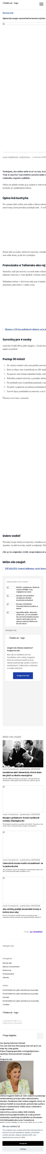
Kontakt (6, 997)
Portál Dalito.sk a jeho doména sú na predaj (21, 1001)
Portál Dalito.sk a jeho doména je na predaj (20, 990)
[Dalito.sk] (13, 4)
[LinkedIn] (13, 162)
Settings (23, 1149)
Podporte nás (23, 675)
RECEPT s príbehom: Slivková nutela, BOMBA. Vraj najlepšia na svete (27, 589)
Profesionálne (8, 974)
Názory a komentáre (11, 967)
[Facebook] (4, 162)
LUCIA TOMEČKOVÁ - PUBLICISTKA (16, 157)
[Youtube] (35, 630)
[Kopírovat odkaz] (17, 162)
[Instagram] (39, 630)
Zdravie (6, 977)
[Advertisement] (23, 703)
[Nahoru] (40, 1036)
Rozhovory (7, 970)
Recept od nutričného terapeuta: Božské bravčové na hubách (25, 598)
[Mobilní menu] (41, 4)
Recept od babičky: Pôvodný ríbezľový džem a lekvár (27, 606)
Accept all (23, 1143)
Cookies (6, 1004)
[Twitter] (8, 162)
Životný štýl (8, 13)
